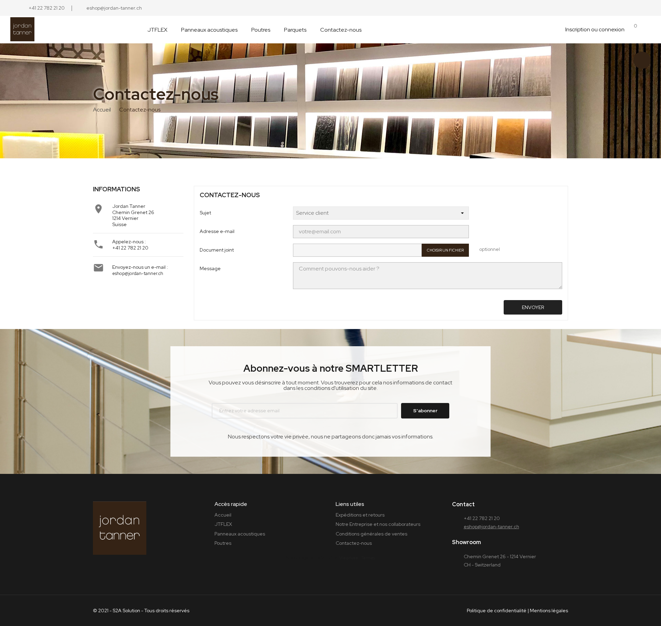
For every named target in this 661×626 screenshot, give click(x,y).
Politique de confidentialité (496, 610)
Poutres (222, 543)
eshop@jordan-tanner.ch (137, 273)
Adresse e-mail (217, 231)
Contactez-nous (354, 543)
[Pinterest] (326, 8)
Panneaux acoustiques (239, 534)
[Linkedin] (342, 8)
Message (210, 268)
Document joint (217, 250)
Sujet (205, 213)
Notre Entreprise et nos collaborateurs (378, 524)
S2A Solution (126, 610)
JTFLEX (223, 524)
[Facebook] (309, 8)
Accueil (222, 515)
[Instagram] (293, 8)
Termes (368, 557)
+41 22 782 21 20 (130, 248)
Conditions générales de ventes (371, 534)
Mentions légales (549, 610)
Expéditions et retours (360, 515)
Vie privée (348, 557)
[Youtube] (359, 8)
